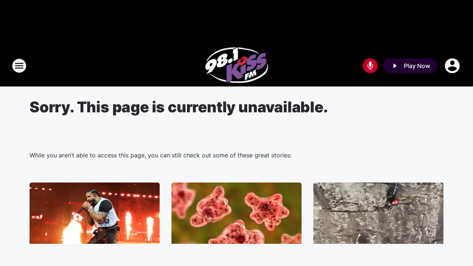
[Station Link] (236, 66)
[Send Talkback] (370, 65)
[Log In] (453, 65)
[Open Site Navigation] (19, 65)
